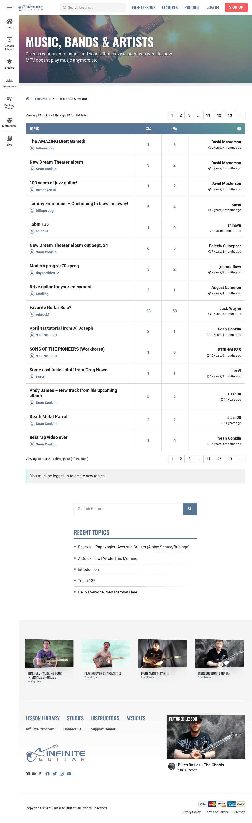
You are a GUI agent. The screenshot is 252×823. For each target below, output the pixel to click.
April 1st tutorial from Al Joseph (61, 328)
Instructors (9, 86)
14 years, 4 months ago (225, 444)
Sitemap (239, 812)
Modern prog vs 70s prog (54, 265)
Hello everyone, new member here (107, 592)
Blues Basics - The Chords (201, 765)
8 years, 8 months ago (226, 314)
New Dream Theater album (56, 162)
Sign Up (236, 7)
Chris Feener (187, 770)
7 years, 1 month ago (227, 231)
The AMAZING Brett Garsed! (57, 141)
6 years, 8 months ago (226, 210)
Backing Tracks (9, 107)
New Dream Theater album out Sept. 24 (69, 245)
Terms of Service (217, 812)
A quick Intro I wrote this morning (107, 558)
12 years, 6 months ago (225, 355)
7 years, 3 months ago (226, 272)
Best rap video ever (49, 437)
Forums (41, 99)
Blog (9, 144)
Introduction (88, 569)
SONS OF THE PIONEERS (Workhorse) (67, 349)
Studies (9, 67)
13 (230, 115)
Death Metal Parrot (49, 416)
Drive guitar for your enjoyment (61, 286)
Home (9, 27)
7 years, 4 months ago (226, 293)
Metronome (9, 126)
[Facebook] (48, 774)
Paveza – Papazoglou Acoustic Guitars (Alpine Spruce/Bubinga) (134, 547)
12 (219, 115)
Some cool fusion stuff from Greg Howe (68, 369)
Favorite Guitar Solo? (50, 307)
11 (208, 115)
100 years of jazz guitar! (53, 182)
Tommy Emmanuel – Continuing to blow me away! (79, 203)
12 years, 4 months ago (225, 335)
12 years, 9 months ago (225, 376)
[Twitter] (56, 774)
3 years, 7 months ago (226, 147)
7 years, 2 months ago (226, 251)
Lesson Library (9, 47)
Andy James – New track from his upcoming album (73, 393)
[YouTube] (70, 774)
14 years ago (232, 399)
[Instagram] (63, 774)
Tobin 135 (39, 224)
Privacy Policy (191, 812)
